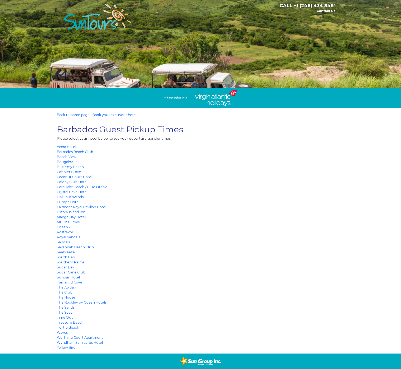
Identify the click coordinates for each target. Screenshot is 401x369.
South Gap (66, 257)
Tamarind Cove (69, 282)
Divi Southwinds (70, 197)
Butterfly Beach (70, 167)
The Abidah (66, 287)
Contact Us (326, 11)
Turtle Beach (68, 327)
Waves (62, 333)
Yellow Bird (66, 348)
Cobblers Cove (69, 172)
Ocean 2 (64, 227)
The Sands (65, 307)
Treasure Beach (70, 322)
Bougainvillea (68, 162)
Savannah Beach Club (76, 247)
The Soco (64, 312)
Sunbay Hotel (68, 277)
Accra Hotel (66, 147)
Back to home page (73, 115)
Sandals (63, 242)
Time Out (65, 317)
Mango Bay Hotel (71, 217)
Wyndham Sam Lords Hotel (80, 343)
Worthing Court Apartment (80, 338)
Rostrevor (65, 232)
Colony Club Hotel (72, 182)
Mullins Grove (68, 222)
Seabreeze (66, 252)
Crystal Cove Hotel (72, 192)
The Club (64, 292)
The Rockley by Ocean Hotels (82, 302)
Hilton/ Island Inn (71, 212)
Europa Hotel (68, 202)
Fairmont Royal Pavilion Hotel (81, 207)
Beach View (66, 157)
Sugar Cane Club (71, 272)
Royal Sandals (68, 237)
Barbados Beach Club (75, 152)
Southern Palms (70, 262)
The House (66, 297)
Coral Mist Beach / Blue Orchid (82, 187)
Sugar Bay (65, 267)
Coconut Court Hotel (74, 177)
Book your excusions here (114, 115)
